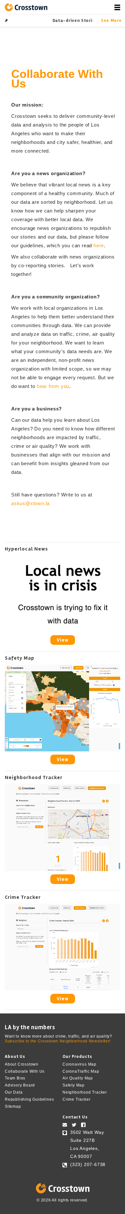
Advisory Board (20, 1085)
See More (110, 20)
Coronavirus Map (79, 1064)
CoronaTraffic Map (81, 1071)
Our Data (13, 1092)
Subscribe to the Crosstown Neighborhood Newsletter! (58, 1041)
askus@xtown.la (30, 503)
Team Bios (15, 1078)
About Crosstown (21, 1064)
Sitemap (13, 1106)
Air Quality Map (78, 1078)
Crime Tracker (76, 1099)
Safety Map (74, 1085)
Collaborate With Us (25, 1071)
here (99, 245)
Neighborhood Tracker (85, 1092)
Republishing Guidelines (29, 1099)
